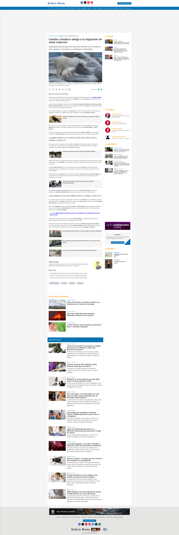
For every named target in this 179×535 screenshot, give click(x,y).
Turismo (115, 8)
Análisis (78, 8)
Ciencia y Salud (108, 8)
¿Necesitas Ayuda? (89, 520)
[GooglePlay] (99, 524)
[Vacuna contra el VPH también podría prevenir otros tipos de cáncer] (57, 368)
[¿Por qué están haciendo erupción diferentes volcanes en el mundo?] (57, 315)
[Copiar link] (66, 89)
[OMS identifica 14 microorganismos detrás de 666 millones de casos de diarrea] (57, 496)
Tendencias (100, 8)
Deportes (121, 8)
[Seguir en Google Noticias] (101, 89)
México (63, 8)
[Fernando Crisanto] (108, 115)
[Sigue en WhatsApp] (98, 89)
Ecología (64, 283)
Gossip (89, 8)
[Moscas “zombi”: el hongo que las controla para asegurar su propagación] (57, 463)
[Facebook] (81, 2)
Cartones (83, 8)
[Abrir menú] (49, 8)
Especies (72, 283)
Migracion (80, 283)
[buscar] (130, 8)
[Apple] (96, 524)
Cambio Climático (54, 283)
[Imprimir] (69, 89)
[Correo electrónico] (63, 89)
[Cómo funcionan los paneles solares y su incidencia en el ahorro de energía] (57, 304)
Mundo (67, 8)
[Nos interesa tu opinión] (89, 511)
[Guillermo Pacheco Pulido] (108, 137)
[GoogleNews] (93, 524)
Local (52, 8)
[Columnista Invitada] (108, 123)
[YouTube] (88, 2)
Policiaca (57, 8)
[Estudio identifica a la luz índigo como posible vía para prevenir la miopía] (57, 479)
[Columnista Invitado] (108, 130)
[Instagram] (92, 2)
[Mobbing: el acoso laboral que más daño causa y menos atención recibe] (57, 383)
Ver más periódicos (124, 3)
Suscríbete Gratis (117, 242)
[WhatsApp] (56, 89)
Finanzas (72, 8)
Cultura (94, 8)
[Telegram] (59, 89)
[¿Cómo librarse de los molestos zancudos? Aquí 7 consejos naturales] (57, 327)
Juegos (127, 8)
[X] (85, 2)
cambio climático (97, 97)
